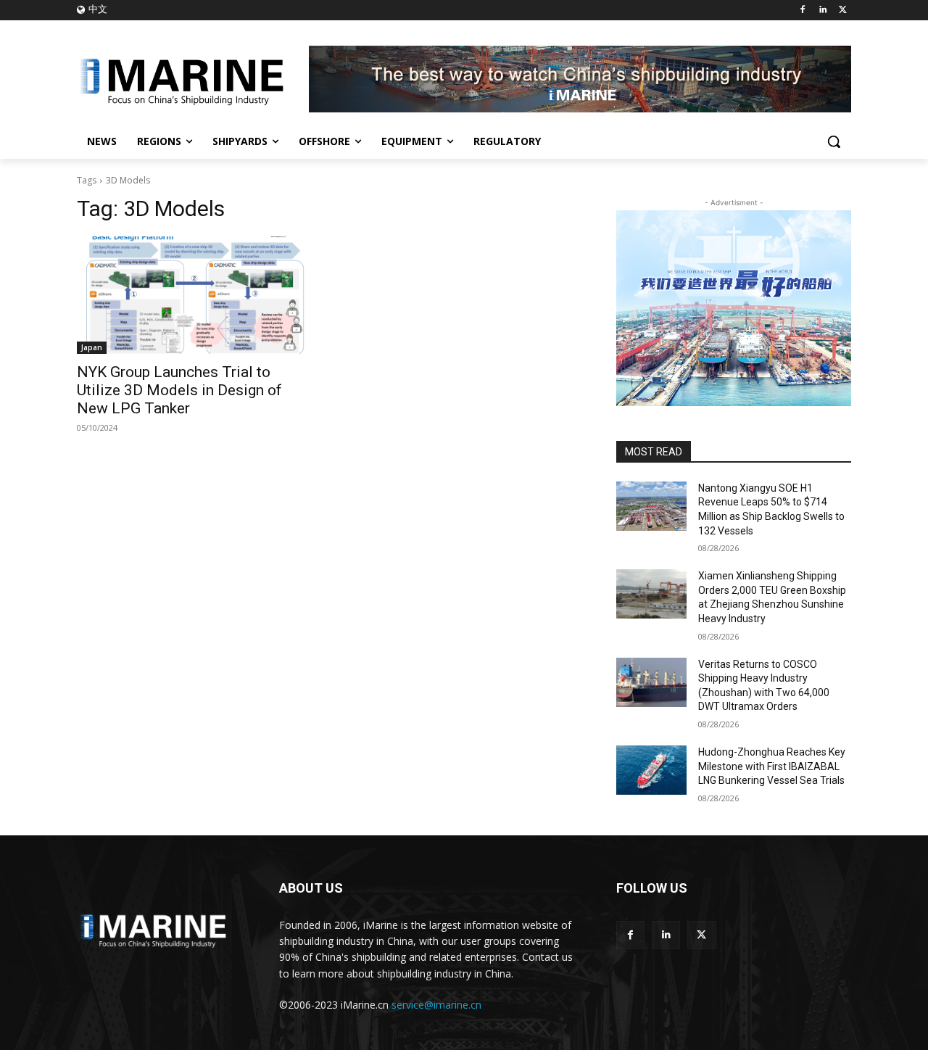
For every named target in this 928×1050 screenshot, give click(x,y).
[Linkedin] (822, 10)
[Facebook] (803, 10)
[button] (833, 141)
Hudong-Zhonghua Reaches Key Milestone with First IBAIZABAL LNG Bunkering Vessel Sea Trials (771, 766)
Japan (91, 347)
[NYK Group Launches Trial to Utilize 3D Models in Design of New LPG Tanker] (194, 295)
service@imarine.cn (436, 1005)
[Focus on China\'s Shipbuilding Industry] (193, 79)
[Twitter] (842, 10)
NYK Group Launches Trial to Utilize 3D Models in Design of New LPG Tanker (179, 390)
